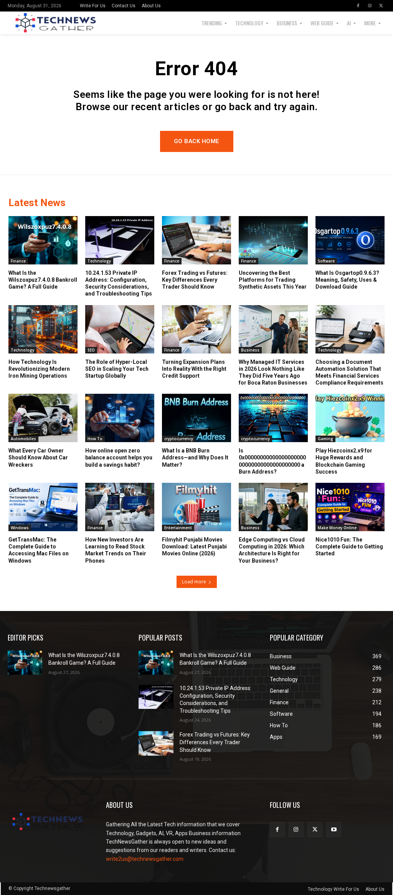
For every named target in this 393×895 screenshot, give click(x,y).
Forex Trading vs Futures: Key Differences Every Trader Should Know (195, 280)
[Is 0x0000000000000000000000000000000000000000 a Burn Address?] (273, 418)
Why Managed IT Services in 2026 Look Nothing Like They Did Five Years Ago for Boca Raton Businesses (273, 372)
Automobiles (23, 438)
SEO (91, 350)
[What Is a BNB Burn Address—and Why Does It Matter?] (196, 418)
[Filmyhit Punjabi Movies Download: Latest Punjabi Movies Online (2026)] (196, 507)
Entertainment (178, 527)
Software (326, 261)
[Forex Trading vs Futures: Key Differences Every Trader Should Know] (196, 240)
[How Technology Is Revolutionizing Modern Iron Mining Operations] (43, 329)
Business (250, 350)
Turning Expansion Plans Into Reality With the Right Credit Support (194, 369)
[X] (381, 6)
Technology (99, 261)
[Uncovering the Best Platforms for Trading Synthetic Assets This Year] (273, 240)
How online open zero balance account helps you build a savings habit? (118, 457)
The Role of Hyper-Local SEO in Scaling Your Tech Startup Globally (117, 369)
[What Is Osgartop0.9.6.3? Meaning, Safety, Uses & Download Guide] (350, 240)
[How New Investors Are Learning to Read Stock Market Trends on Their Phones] (119, 507)
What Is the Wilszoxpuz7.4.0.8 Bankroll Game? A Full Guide (42, 280)
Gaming (325, 438)
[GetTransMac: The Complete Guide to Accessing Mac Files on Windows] (43, 507)
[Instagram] (369, 6)
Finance (18, 261)
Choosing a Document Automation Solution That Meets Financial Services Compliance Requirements (349, 372)
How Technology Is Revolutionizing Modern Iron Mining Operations (39, 369)
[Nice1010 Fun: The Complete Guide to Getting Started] (350, 507)
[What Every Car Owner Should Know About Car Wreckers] (43, 418)
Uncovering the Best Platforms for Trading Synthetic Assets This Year (273, 280)
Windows (20, 527)
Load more (194, 581)
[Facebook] (358, 6)
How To (95, 438)
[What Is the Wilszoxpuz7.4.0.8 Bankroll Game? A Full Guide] (43, 240)
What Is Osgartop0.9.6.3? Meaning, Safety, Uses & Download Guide (347, 280)
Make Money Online (337, 527)
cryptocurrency (178, 438)
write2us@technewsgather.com (144, 859)
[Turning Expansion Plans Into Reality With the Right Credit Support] (196, 329)
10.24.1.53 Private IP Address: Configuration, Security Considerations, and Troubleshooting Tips (118, 283)
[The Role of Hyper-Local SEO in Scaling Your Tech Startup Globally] (119, 329)
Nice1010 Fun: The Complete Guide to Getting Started (349, 546)
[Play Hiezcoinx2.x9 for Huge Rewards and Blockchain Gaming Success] (350, 418)
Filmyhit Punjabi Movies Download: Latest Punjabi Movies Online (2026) (194, 546)
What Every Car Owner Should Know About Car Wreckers (38, 457)
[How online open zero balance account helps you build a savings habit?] (119, 418)
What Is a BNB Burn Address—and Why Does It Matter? (195, 457)
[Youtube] (333, 829)
